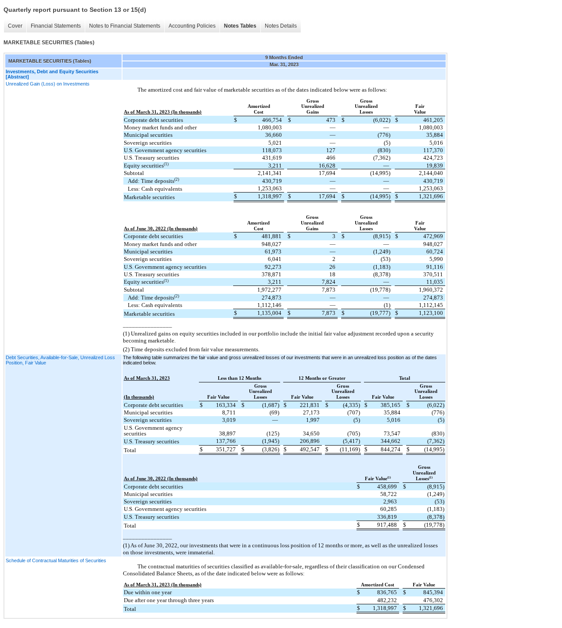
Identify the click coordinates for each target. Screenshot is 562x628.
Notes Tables (240, 26)
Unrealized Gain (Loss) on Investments (48, 83)
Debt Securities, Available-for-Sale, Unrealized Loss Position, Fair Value (60, 360)
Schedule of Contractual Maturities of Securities (56, 560)
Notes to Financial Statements (124, 26)
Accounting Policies (192, 26)
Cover (15, 26)
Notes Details (281, 26)
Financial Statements (56, 26)
